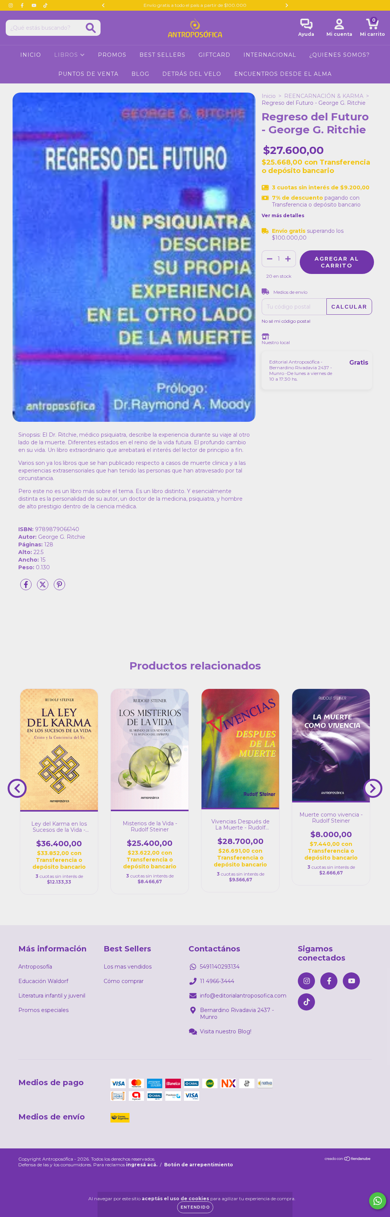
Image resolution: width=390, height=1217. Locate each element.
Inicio (269, 96)
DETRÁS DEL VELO (191, 73)
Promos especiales (43, 1010)
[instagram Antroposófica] (11, 5)
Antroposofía (35, 966)
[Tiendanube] (348, 1160)
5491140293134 (220, 966)
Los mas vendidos (128, 966)
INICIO (30, 54)
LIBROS (67, 54)
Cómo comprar (124, 981)
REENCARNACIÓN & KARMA (323, 96)
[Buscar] (91, 28)
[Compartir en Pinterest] (59, 587)
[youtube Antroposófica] (34, 5)
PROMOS (112, 54)
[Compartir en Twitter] (43, 587)
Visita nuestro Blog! (225, 1031)
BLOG (140, 73)
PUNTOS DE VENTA (88, 73)
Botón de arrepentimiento (198, 1164)
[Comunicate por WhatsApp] (377, 1200)
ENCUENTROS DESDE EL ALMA (283, 73)
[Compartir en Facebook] (26, 587)
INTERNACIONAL (269, 54)
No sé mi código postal (286, 321)
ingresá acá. (141, 1164)
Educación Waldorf (43, 981)
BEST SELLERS (162, 54)
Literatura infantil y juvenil (51, 995)
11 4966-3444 (217, 981)
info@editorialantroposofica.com (243, 995)
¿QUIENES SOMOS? (339, 54)
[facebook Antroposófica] (23, 5)
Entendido (195, 1207)
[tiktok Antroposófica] (45, 5)
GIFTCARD (214, 54)
